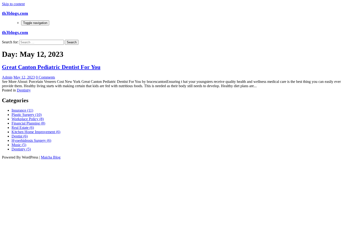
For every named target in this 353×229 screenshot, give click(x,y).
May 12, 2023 (24, 77)
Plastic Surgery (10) (27, 115)
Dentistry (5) (21, 149)
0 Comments (45, 77)
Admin (7, 77)
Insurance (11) (22, 110)
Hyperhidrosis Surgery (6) (31, 140)
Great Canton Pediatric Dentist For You (51, 67)
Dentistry (24, 90)
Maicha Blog (51, 157)
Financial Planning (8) (28, 123)
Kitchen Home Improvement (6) (36, 132)
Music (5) (19, 145)
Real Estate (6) (23, 128)
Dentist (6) (20, 136)
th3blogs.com (15, 13)
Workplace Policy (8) (28, 119)
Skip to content (13, 4)
